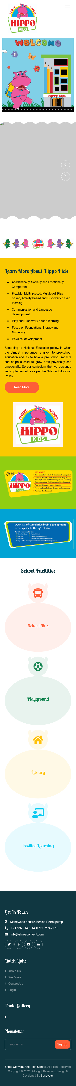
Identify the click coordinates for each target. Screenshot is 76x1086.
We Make (14, 977)
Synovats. (47, 1075)
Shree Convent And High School (25, 1067)
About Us (14, 971)
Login (12, 990)
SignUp (62, 1044)
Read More (22, 387)
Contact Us (15, 983)
